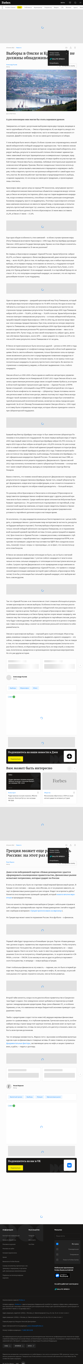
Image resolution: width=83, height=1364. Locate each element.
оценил (18, 1343)
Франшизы (38, 7)
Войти (63, 3)
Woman (68, 7)
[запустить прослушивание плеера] (66, 36)
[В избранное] (38, 786)
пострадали (18, 1356)
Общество (47, 787)
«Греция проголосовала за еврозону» (46, 905)
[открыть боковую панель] (70, 2)
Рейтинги (28, 7)
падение (19, 1327)
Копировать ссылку (68, 54)
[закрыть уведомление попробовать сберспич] (66, 42)
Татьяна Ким (42, 1336)
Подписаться (15, 753)
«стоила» (62, 1336)
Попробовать (54, 52)
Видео (56, 7)
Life (62, 7)
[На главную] (6, 3)
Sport (75, 7)
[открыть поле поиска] (75, 2)
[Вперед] (80, 659)
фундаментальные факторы (18, 1037)
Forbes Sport (12, 787)
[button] (80, 2)
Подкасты (48, 7)
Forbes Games (13, 7)
